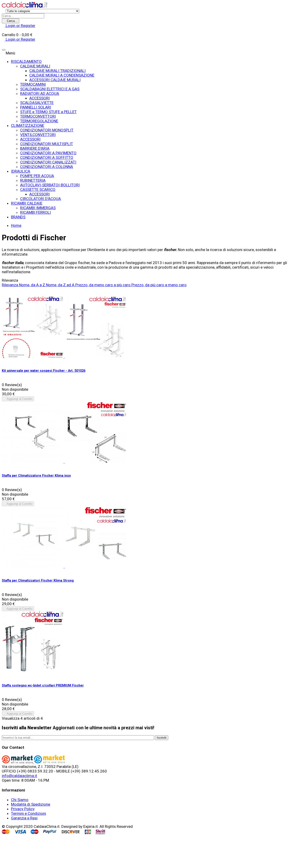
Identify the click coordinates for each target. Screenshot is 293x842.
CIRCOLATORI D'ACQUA (40, 198)
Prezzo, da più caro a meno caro (159, 285)
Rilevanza (10, 285)
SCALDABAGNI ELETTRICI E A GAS (49, 89)
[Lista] (3, 294)
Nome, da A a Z (32, 285)
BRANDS (18, 217)
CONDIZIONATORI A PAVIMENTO (48, 153)
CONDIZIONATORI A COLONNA (46, 166)
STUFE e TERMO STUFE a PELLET (48, 112)
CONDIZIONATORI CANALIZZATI (48, 162)
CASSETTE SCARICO (37, 189)
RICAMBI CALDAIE (26, 203)
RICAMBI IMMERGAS (38, 208)
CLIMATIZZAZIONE (27, 125)
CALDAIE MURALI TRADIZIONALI (57, 70)
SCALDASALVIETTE (37, 102)
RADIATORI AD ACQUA (39, 93)
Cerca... (11, 21)
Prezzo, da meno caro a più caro (103, 285)
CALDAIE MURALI (35, 66)
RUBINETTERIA (33, 180)
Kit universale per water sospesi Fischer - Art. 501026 (43, 370)
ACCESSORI (39, 98)
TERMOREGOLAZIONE (39, 121)
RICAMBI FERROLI (35, 212)
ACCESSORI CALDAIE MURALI (55, 80)
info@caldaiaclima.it (19, 775)
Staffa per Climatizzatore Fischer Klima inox (36, 475)
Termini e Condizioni (28, 813)
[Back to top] (3, 838)
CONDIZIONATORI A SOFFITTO (46, 157)
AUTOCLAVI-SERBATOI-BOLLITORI (50, 185)
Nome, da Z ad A (60, 285)
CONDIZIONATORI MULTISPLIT (46, 144)
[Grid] (3, 289)
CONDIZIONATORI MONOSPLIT (46, 130)
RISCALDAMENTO (26, 61)
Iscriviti (161, 737)
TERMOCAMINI (33, 84)
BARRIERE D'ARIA (34, 148)
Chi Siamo (19, 799)
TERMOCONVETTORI (38, 116)
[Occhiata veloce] (3, 361)
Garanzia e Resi (24, 818)
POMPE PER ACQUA (37, 176)
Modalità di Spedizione (30, 804)
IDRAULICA (20, 171)
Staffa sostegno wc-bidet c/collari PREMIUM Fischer (43, 685)
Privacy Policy (23, 809)
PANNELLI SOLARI (35, 107)
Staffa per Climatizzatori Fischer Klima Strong (38, 580)
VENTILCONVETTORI (38, 134)
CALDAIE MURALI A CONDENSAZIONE (61, 75)
